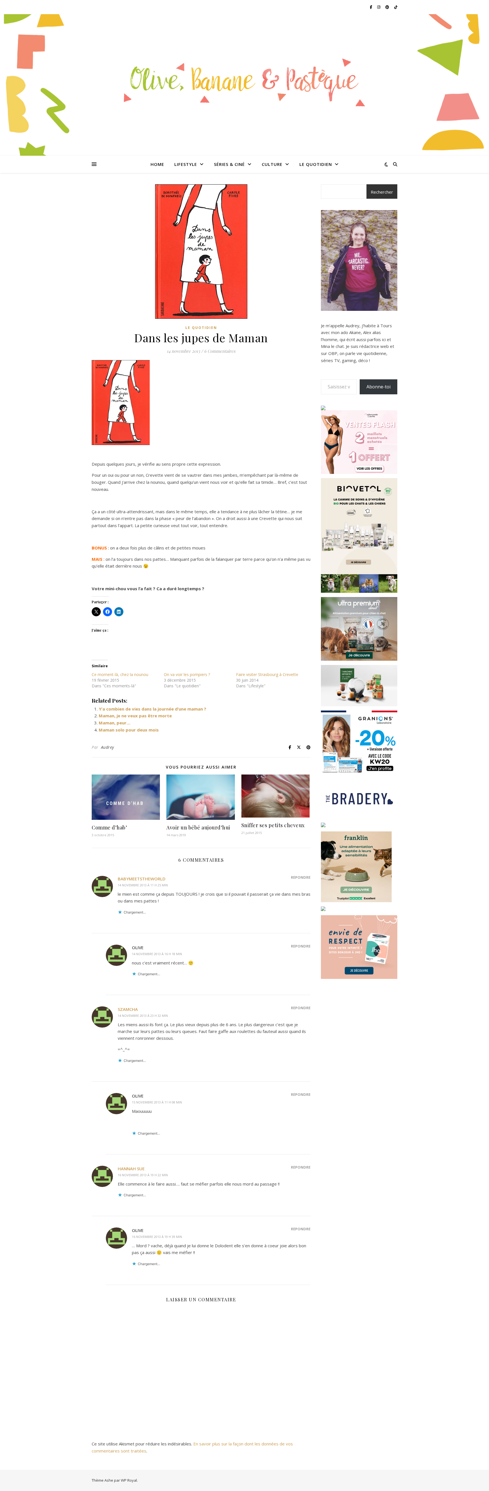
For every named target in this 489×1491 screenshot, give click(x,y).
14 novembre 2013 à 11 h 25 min (143, 885)
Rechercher (382, 192)
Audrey (107, 747)
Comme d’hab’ (109, 827)
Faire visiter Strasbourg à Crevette (267, 674)
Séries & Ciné (229, 164)
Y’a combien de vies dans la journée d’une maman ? (152, 709)
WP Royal (129, 1480)
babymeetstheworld (142, 879)
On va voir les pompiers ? (187, 674)
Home (157, 164)
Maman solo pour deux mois (129, 730)
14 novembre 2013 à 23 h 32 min (143, 1015)
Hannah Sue (131, 1168)
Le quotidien (315, 164)
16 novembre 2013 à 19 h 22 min (143, 1175)
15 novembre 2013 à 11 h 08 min (157, 1102)
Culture (272, 164)
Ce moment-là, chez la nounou (120, 674)
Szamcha (128, 1009)
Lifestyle (185, 164)
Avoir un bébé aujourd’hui (198, 827)
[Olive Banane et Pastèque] (244, 81)
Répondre (300, 877)
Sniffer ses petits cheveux (273, 825)
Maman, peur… (114, 723)
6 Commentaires (219, 351)
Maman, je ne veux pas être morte (135, 715)
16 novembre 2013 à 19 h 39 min (157, 1237)
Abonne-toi (378, 387)
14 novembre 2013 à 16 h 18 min (157, 954)
